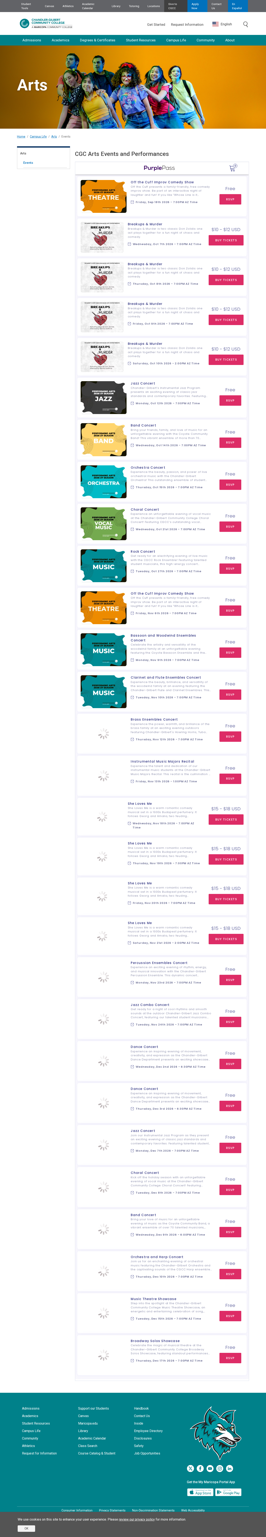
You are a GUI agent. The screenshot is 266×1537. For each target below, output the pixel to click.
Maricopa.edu (88, 1423)
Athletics (68, 6)
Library (116, 6)
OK (26, 1528)
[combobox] (225, 24)
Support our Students (93, 1408)
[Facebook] (200, 1468)
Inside (138, 1423)
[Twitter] (190, 1468)
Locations (154, 6)
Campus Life (176, 40)
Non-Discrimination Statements (153, 1510)
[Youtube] (210, 1468)
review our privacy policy (137, 1519)
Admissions (31, 40)
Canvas (49, 6)
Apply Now (195, 6)
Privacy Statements (112, 1510)
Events (28, 163)
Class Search (87, 1446)
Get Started (156, 24)
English (226, 24)
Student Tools (26, 6)
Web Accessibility (193, 1510)
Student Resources (141, 40)
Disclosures (143, 1438)
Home (21, 136)
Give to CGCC (172, 6)
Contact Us (217, 6)
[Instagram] (219, 1468)
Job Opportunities (147, 1453)
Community (206, 40)
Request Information (187, 24)
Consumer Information (77, 1510)
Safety (139, 1446)
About (230, 40)
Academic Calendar (88, 6)
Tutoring (134, 6)
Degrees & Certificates (97, 40)
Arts (54, 136)
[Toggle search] (245, 24)
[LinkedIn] (229, 1468)
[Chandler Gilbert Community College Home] (46, 23)
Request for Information (39, 1453)
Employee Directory (148, 1431)
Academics (60, 40)
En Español (237, 6)
